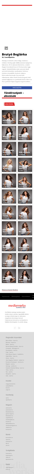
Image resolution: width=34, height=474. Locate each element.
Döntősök (9, 104)
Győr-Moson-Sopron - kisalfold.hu (14, 354)
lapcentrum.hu (9, 459)
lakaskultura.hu (10, 411)
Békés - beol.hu (10, 344)
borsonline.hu (9, 437)
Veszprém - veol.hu (11, 373)
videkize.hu (9, 427)
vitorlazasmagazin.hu (11, 425)
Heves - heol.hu (10, 358)
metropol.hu (9, 441)
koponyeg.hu (9, 455)
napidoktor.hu (9, 417)
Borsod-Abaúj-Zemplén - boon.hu (14, 346)
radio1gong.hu (9, 467)
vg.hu (7, 397)
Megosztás (17, 88)
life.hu (7, 443)
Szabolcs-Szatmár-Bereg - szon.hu (15, 368)
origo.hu (8, 389)
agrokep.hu (9, 399)
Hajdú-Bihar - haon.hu (11, 356)
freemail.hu (9, 453)
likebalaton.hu (9, 415)
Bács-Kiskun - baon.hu (12, 340)
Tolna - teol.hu (9, 370)
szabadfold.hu (9, 385)
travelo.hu (8, 421)
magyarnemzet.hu (10, 384)
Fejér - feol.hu (9, 352)
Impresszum (6, 296)
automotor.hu (9, 409)
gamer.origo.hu (10, 413)
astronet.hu (9, 408)
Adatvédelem (26, 296)
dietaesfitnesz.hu (10, 423)
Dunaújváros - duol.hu (11, 350)
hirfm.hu (8, 469)
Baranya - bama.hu (11, 342)
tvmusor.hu (9, 429)
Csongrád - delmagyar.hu (12, 348)
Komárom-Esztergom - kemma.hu (15, 362)
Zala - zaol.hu (9, 375)
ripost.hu (8, 439)
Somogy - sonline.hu (11, 366)
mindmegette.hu (10, 419)
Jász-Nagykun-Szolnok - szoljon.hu (15, 360)
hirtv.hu (8, 387)
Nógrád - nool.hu (10, 364)
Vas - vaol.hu (9, 372)
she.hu (7, 445)
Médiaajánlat (16, 296)
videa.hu (8, 457)
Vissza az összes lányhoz (10, 290)
